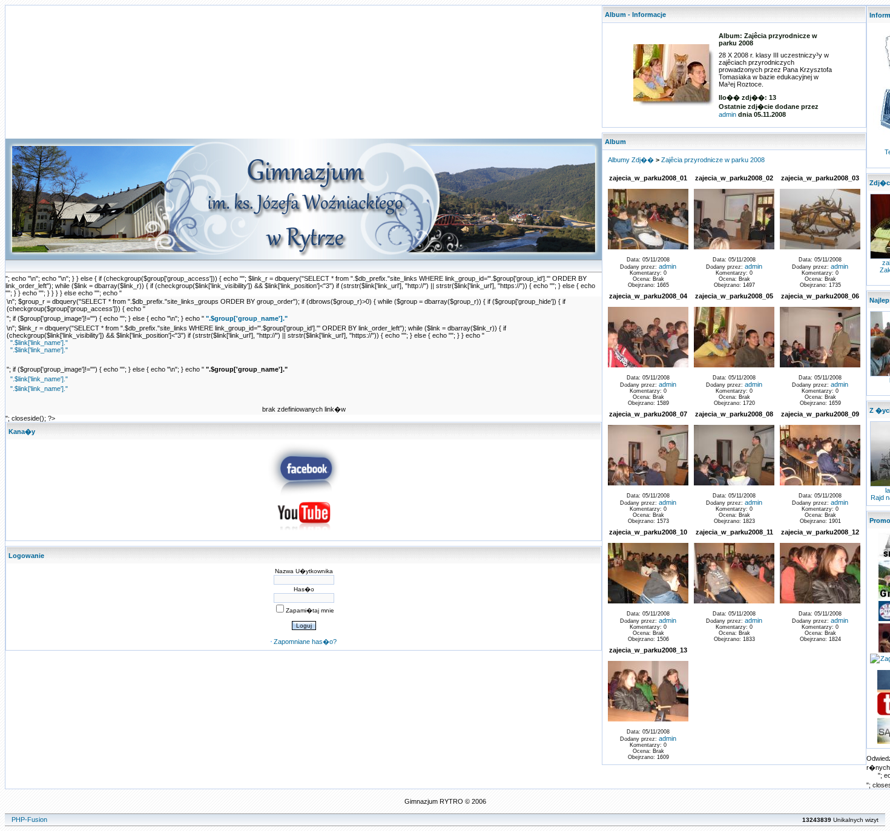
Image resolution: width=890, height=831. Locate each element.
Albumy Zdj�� (631, 159)
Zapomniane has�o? (305, 641)
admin (727, 114)
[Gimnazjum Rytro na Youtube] (304, 533)
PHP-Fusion (29, 819)
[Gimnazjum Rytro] (304, 493)
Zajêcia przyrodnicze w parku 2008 (713, 159)
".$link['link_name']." (39, 342)
